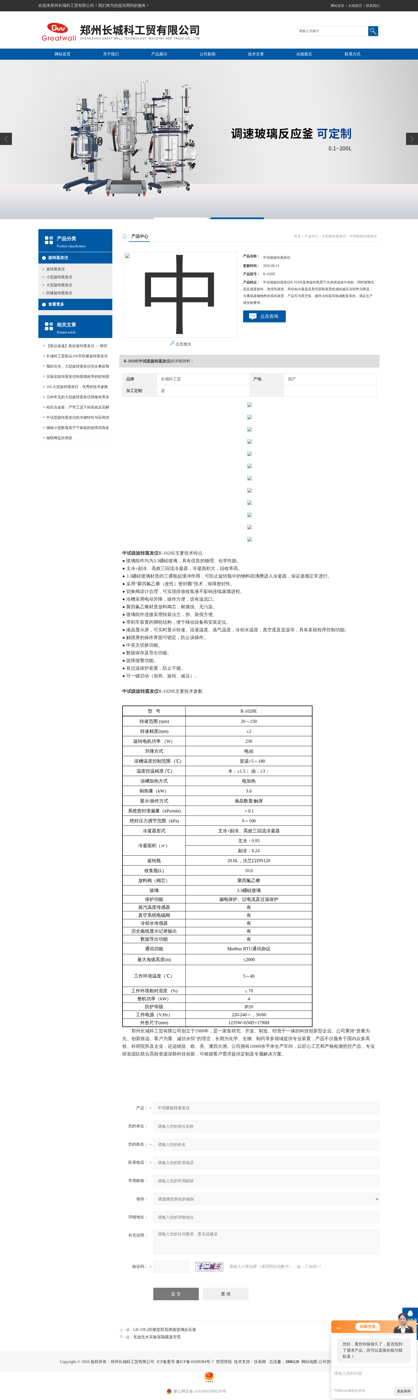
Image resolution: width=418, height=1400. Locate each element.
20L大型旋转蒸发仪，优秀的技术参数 (77, 387)
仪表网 (260, 1362)
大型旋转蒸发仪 (59, 285)
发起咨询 (404, 1391)
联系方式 (353, 54)
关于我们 (111, 54)
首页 (297, 236)
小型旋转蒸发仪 (59, 277)
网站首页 (337, 6)
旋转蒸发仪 (58, 258)
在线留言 (355, 6)
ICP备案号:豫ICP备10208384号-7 (185, 1362)
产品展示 (159, 54)
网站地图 (309, 1362)
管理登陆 (224, 1362)
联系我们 (373, 6)
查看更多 (56, 304)
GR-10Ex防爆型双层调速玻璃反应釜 (164, 1330)
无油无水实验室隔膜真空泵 (157, 1337)
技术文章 (256, 54)
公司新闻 (208, 54)
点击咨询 (269, 316)
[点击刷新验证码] (209, 1267)
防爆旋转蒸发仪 (59, 293)
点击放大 (183, 344)
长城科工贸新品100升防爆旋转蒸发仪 (77, 356)
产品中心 (311, 236)
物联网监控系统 (59, 438)
